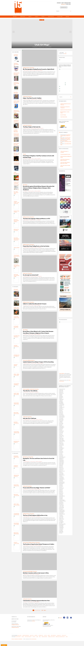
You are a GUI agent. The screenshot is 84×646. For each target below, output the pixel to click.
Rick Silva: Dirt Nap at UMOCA (16, 211)
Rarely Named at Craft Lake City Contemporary (65, 107)
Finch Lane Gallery (28, 636)
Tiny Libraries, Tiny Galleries (30, 390)
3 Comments (39, 276)
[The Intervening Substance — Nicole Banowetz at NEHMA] (17, 321)
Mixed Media (25, 329)
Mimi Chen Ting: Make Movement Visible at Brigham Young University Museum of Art (16, 533)
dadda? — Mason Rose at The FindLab (17, 504)
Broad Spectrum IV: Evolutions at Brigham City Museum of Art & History (16, 442)
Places (36, 16)
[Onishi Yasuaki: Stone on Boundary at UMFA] (16, 280)
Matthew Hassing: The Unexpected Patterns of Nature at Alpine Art (16, 134)
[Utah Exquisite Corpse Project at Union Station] (16, 294)
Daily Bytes (32, 635)
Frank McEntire (44, 636)
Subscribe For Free (63, 7)
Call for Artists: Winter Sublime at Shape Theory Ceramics (65, 163)
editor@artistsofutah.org (15, 627)
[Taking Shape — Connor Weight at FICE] (16, 68)
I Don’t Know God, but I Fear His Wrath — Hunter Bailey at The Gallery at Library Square (16, 163)
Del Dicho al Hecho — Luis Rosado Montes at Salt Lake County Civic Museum (16, 183)
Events (30, 16)
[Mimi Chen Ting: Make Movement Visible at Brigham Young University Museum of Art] (17, 538)
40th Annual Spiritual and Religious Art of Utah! (65, 157)
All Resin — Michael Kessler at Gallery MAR (16, 375)
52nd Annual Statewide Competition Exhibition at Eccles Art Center (16, 365)
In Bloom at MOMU (16, 247)
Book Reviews (25, 456)
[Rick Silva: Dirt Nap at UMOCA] (16, 215)
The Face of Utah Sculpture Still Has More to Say (35, 515)
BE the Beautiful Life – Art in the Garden (64, 112)
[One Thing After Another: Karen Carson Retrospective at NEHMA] (17, 331)
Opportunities (51, 16)
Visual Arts (32, 67)
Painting (36, 635)
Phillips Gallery (18, 636)
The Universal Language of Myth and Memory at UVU (36, 218)
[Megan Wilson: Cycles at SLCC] (16, 96)
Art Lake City (64, 635)
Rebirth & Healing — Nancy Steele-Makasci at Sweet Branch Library (16, 144)
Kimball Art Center (51, 636)
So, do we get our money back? (30, 275)
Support (67, 16)
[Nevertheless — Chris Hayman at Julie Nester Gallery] (17, 427)
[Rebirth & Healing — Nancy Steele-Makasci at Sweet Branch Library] (16, 148)
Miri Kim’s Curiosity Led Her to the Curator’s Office (36, 573)
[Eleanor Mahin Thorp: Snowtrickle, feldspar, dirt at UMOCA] (16, 243)
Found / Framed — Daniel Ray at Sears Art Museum (16, 485)
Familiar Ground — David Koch (16, 299)
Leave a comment (39, 70)
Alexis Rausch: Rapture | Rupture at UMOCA (16, 220)
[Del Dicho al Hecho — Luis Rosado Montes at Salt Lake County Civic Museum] (16, 187)
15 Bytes (25, 158)
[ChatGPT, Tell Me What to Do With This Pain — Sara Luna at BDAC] (17, 398)
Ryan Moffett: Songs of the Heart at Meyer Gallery (17, 336)
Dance (49, 635)
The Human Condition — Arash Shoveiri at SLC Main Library (16, 202)
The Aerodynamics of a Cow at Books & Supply (17, 256)
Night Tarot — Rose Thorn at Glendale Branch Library (16, 154)
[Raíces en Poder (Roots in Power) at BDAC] (17, 417)
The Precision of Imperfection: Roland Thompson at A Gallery (38, 544)
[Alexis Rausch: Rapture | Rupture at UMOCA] (16, 225)
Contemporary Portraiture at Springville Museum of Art (16, 466)
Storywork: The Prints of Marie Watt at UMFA (16, 265)
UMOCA (23, 636)
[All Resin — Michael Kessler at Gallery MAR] (17, 379)
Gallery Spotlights (26, 389)
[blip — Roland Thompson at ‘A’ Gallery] (16, 197)
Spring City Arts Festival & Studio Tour (65, 109)
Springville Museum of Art (60, 636)
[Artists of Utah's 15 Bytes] (32, 7)
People (43, 16)
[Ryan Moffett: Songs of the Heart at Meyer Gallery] (17, 341)
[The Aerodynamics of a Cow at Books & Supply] (16, 260)
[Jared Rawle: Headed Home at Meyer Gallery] (17, 350)
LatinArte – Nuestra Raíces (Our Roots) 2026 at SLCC (16, 102)
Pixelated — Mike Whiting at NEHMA (16, 308)
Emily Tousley (26, 70)
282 (42, 610)
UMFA (37, 636)
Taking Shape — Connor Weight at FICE (16, 64)
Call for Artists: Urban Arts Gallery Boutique (65, 166)
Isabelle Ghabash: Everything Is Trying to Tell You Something (38, 362)
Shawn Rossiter (26, 128)
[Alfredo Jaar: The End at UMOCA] (16, 233)
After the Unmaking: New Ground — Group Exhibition (16, 74)
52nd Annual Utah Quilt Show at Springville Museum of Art (16, 476)
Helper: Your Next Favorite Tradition (32, 98)
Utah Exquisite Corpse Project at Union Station (16, 290)
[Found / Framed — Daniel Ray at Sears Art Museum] (17, 490)
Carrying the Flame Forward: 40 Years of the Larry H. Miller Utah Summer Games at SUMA (16, 514)
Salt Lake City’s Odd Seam (29, 418)
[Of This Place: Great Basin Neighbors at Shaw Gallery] (17, 360)
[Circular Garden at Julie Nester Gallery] (17, 436)
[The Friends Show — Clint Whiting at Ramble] (17, 389)
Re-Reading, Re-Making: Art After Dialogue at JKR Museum (16, 457)
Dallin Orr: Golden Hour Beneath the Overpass (34, 303)
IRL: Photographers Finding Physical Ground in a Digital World (38, 69)
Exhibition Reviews (26, 67)
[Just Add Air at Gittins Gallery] (16, 59)
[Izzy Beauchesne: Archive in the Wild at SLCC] (16, 88)
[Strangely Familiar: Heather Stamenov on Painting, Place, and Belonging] (42, 33)
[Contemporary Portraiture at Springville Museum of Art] (17, 470)
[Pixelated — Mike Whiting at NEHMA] (16, 312)
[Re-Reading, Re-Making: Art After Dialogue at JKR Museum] (17, 461)
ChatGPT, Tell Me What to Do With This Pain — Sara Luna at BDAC (16, 394)
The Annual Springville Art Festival (65, 154)
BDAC (40, 636)
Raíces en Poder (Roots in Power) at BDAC (16, 413)
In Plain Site (25, 96)
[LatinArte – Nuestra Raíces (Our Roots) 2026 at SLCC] (16, 106)
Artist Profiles (25, 542)
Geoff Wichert (26, 516)
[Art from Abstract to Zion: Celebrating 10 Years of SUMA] (17, 528)
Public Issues (25, 273)
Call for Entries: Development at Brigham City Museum (64, 160)
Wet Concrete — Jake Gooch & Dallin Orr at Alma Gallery (16, 495)
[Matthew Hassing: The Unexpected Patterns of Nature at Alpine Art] (16, 139)
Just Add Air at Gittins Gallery (16, 55)
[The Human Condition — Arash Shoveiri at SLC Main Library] (16, 206)
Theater (24, 154)
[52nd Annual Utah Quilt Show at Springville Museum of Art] (17, 480)
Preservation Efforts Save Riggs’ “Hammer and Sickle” (36, 487)
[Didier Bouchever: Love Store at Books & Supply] (16, 116)
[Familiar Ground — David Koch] (16, 303)
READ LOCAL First (31, 360)
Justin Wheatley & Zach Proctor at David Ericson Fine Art (16, 121)
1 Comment (40, 99)
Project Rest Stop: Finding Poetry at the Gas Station (36, 246)
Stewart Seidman (61, 373)
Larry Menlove (26, 461)
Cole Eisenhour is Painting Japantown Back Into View (36, 600)
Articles (14, 16)
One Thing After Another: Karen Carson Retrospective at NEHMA (16, 327)
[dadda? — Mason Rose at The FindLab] (17, 509)
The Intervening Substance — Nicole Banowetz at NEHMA (16, 317)
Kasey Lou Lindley (27, 99)
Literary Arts (25, 360)
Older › (45, 610)
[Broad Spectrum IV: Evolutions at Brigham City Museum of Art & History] (17, 446)
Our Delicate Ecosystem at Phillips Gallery (16, 130)
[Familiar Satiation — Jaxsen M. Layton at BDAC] (17, 408)
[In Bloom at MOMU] (16, 251)
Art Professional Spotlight (27, 571)
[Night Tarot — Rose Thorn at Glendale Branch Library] (16, 158)
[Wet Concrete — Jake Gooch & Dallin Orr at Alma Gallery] (17, 499)
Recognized (25, 184)
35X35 (67, 636)
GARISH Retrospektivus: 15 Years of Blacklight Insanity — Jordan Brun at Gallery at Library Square (16, 173)
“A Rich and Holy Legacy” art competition (64, 152)
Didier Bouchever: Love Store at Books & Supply (17, 111)
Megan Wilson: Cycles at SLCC (16, 93)
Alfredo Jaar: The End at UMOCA (16, 230)
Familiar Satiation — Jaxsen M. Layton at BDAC (16, 403)
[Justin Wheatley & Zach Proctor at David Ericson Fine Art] (16, 125)
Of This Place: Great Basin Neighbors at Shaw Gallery (16, 356)
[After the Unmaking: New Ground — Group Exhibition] (16, 78)
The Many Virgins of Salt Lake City (31, 127)
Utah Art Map (59, 16)
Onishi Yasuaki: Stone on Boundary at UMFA (16, 275)
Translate (65, 53)
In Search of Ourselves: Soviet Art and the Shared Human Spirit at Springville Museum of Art (16, 543)
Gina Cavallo (26, 545)
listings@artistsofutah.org (15, 624)
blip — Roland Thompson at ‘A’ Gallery (16, 192)
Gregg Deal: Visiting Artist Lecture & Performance (65, 104)
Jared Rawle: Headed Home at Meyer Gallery (16, 346)
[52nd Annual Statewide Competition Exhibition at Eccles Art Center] (17, 369)
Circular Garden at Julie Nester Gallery (16, 432)
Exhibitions (22, 16)
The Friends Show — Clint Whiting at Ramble (17, 384)
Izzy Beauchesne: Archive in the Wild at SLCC (16, 83)
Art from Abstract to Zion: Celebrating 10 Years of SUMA (16, 524)
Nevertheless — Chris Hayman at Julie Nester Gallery (16, 423)
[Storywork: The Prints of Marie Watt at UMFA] (16, 270)
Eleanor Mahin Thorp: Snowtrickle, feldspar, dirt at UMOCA (16, 239)
